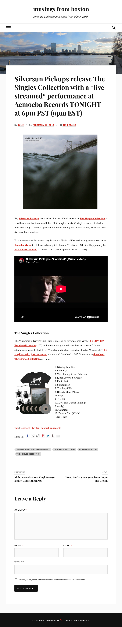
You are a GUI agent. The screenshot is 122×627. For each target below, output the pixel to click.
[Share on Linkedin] (48, 436)
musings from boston (61, 9)
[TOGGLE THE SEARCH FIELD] (113, 28)
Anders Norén (82, 620)
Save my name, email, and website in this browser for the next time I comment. (52, 579)
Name (18, 545)
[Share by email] (58, 436)
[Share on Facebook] (27, 436)
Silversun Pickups (29, 218)
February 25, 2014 (43, 125)
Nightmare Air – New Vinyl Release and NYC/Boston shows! (34, 479)
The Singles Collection (92, 218)
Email (67, 545)
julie (21, 125)
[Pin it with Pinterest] (43, 436)
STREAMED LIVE (25, 249)
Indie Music (69, 125)
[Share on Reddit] (38, 436)
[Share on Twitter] (33, 436)
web (16, 427)
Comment (20, 510)
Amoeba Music (23, 245)
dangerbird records (51, 427)
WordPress (52, 620)
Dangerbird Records (64, 449)
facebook (25, 427)
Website (19, 562)
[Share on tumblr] (53, 436)
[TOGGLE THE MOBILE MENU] (8, 28)
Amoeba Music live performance (33, 449)
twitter (35, 427)
